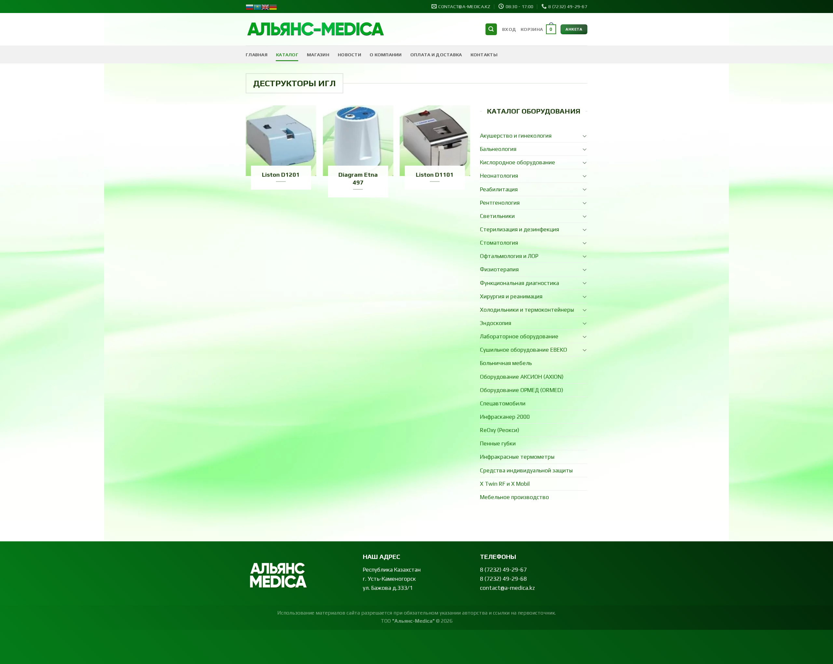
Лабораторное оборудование (519, 336)
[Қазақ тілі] (257, 6)
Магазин (318, 54)
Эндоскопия (495, 323)
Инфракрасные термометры (517, 457)
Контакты (484, 54)
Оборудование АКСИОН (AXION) (522, 376)
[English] (265, 6)
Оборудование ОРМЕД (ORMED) (521, 390)
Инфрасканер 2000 (505, 416)
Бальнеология (498, 149)
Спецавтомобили (503, 403)
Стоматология (499, 242)
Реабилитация (499, 189)
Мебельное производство (514, 497)
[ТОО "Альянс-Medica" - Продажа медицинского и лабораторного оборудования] (316, 29)
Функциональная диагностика (519, 283)
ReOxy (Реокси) (499, 430)
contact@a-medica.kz (507, 588)
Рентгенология (500, 202)
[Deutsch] (273, 6)
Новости (349, 54)
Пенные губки (498, 443)
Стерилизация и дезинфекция (519, 229)
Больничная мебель (506, 363)
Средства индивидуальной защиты (526, 470)
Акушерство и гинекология (516, 135)
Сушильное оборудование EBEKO (523, 349)
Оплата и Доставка (436, 54)
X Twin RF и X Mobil (505, 484)
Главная (256, 54)
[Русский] (249, 6)
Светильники (497, 216)
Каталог (287, 54)
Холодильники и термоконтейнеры (527, 309)
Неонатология (499, 175)
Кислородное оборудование (517, 162)
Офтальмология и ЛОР (509, 256)
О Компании (386, 54)
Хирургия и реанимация (511, 296)
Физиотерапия (499, 269)
